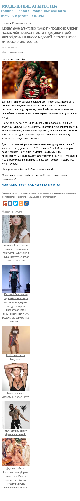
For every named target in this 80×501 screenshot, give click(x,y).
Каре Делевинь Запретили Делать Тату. (15, 395)
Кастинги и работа (14, 16)
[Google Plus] (5, 203)
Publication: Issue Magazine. (15, 357)
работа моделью (68, 193)
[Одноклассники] (21, 203)
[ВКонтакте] (10, 203)
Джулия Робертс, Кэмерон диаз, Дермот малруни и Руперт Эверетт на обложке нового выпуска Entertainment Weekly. (16, 478)
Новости (23, 11)
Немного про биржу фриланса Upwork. (16, 432)
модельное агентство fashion (42, 197)
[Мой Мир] (26, 203)
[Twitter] (15, 203)
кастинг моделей (31, 193)
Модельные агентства (29, 6)
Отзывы (38, 16)
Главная (7, 11)
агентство (17, 193)
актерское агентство (49, 193)
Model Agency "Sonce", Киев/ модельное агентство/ (31, 184)
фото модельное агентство (15, 197)
